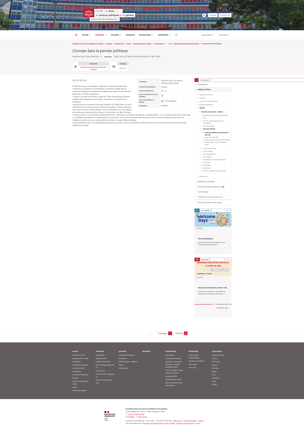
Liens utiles (192, 368)
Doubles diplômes (171, 376)
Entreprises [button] (163, 35)
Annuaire (215, 365)
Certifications (100, 371)
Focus (214, 375)
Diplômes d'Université (103, 362)
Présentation (100, 355)
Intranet (213, 15)
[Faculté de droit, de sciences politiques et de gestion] (88, 13)
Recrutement (76, 371)
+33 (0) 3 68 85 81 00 (136, 414)
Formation (109, 44)
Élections (75, 378)
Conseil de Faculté (78, 368)
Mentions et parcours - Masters (142, 44)
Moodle (214, 385)
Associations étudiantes (80, 375)
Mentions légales (190, 421)
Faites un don (225, 15)
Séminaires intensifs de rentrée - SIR (212, 288)
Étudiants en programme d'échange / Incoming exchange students (173, 364)
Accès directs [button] (206, 35)
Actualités (215, 368)
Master (129, 44)
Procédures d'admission (127, 355)
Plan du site (177, 421)
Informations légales (79, 390)
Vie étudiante (123, 368)
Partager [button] (163, 333)
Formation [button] (99, 35)
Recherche (130, 35)
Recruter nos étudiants (196, 361)
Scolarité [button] (115, 35)
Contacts (215, 358)
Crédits (200, 421)
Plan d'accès (216, 362)
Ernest (214, 381)
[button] (176, 35)
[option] (213, 233)
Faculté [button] (85, 35)
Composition (76, 362)
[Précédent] (226, 210)
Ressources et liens (218, 355)
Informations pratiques (80, 365)
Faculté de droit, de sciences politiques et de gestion (87, 44)
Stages (121, 365)
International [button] (145, 35)
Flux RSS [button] (179, 333)
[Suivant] (230, 210)
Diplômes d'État (119, 44)
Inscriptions (123, 358)
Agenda (214, 371)
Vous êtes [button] (223, 35)
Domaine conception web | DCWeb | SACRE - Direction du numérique (169, 423)
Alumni (74, 387)
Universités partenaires (173, 358)
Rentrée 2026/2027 (205, 239)
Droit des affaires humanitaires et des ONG (186, 44)
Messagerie (216, 378)
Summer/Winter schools (173, 379)
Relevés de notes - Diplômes (128, 362)
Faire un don (193, 364)
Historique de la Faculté (80, 358)
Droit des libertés (159, 44)
